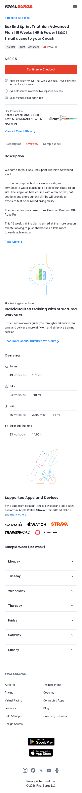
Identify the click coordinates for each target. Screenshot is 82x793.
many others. (18, 514)
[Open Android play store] (41, 743)
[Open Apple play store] (41, 753)
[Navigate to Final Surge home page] (19, 6)
